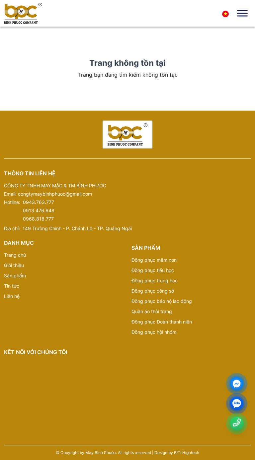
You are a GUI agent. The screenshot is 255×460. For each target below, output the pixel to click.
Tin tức (11, 286)
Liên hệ (12, 296)
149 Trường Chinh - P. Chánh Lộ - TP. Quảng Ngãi (77, 228)
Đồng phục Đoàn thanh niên (161, 321)
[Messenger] (237, 384)
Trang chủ (15, 255)
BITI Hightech (186, 452)
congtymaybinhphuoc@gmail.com (55, 194)
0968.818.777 (38, 219)
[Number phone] (237, 422)
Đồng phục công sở (152, 291)
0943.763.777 (38, 202)
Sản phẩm (15, 275)
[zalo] (237, 404)
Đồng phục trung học (154, 280)
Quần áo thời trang (151, 311)
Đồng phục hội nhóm (153, 332)
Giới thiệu (14, 265)
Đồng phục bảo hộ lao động (161, 301)
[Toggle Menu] (242, 13)
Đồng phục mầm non (154, 260)
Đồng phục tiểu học (152, 270)
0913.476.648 (38, 210)
